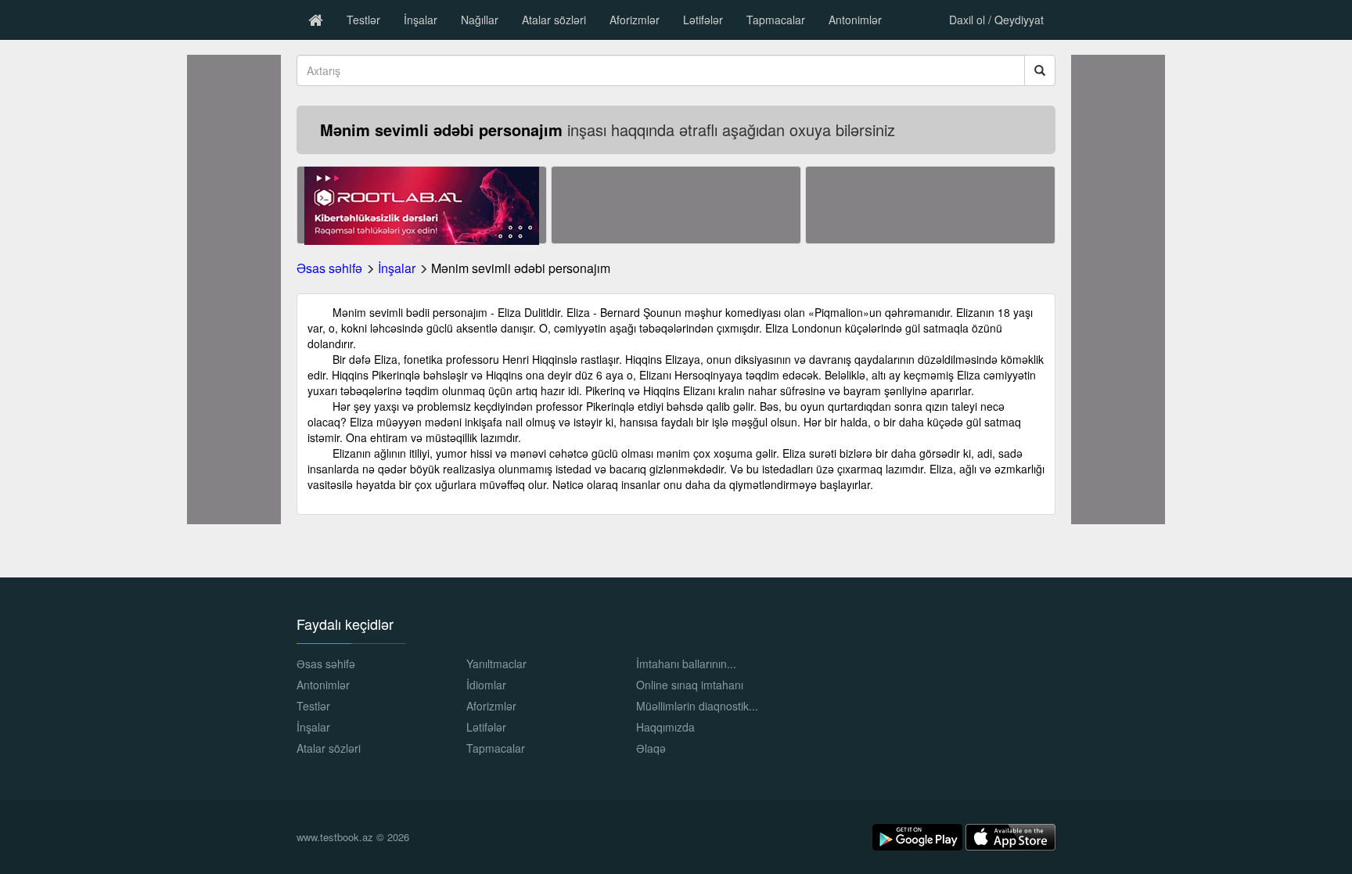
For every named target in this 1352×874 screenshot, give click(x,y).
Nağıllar (479, 19)
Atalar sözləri (554, 19)
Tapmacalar (775, 19)
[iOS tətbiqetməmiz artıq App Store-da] (1010, 835)
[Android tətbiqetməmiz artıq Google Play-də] (918, 835)
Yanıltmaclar (496, 663)
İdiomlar (486, 684)
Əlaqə (651, 748)
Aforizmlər (634, 19)
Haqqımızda (665, 727)
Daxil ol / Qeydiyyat (996, 19)
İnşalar (420, 19)
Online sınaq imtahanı (689, 684)
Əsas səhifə (329, 268)
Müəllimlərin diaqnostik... (697, 706)
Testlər (363, 19)
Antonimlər (855, 19)
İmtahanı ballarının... (686, 663)
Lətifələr (703, 19)
